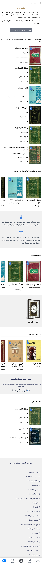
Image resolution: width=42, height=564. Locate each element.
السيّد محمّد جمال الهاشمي (21, 57)
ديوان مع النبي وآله (21, 48)
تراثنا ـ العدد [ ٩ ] (22, 88)
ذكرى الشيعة (22, 108)
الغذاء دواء (37, 364)
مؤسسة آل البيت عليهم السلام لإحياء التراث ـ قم (17, 97)
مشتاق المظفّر (19, 369)
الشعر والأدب (25, 53)
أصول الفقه (25, 433)
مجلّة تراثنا (25, 92)
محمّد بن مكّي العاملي (23, 117)
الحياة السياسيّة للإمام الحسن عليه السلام (16, 148)
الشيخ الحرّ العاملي (23, 77)
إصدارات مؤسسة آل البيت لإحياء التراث (27, 171)
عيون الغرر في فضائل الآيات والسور (17, 366)
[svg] (40, 3)
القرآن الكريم (33, 322)
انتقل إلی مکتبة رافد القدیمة (22, 30)
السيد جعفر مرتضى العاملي (21, 157)
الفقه (27, 112)
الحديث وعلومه (24, 73)
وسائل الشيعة (21, 68)
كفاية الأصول (23, 429)
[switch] (4, 560)
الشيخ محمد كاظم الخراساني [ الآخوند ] (18, 438)
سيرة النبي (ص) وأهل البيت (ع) (20, 153)
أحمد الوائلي (38, 366)
